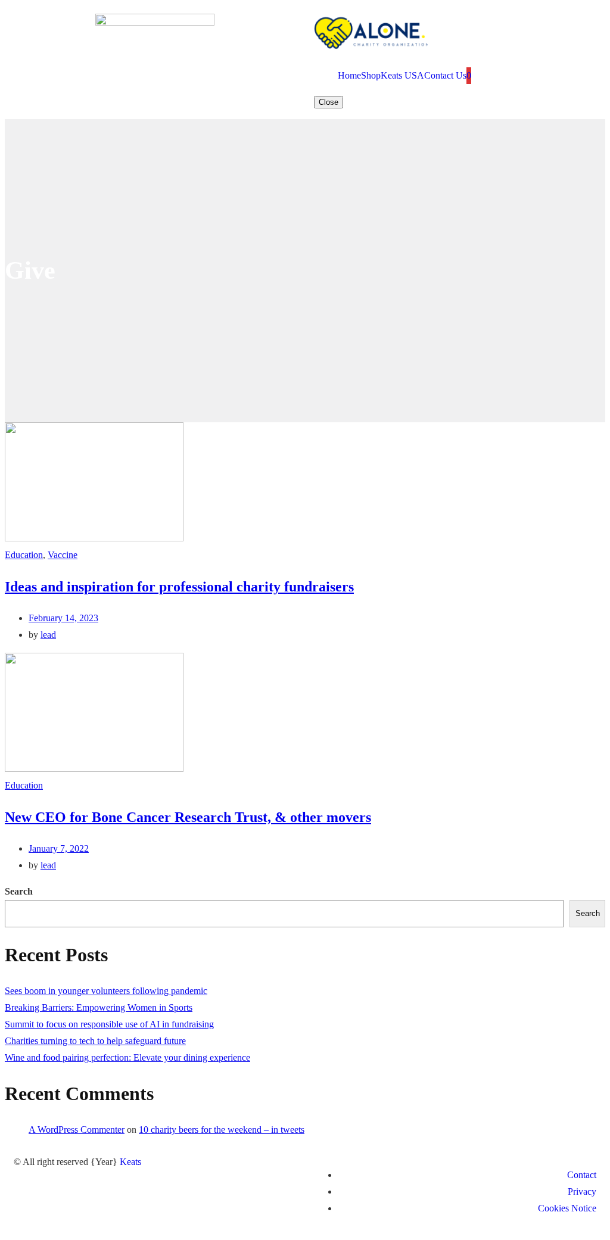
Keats (130, 1162)
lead (48, 635)
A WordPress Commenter (77, 1129)
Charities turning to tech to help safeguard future (95, 1041)
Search (19, 891)
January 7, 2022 (59, 848)
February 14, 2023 (63, 618)
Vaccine (62, 555)
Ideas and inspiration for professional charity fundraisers (179, 586)
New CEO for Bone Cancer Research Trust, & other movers (188, 817)
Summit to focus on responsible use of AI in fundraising (109, 1024)
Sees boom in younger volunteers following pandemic (106, 991)
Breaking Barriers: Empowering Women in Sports (98, 1007)
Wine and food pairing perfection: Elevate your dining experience (127, 1057)
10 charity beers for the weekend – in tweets (221, 1129)
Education (24, 555)
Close (328, 102)
